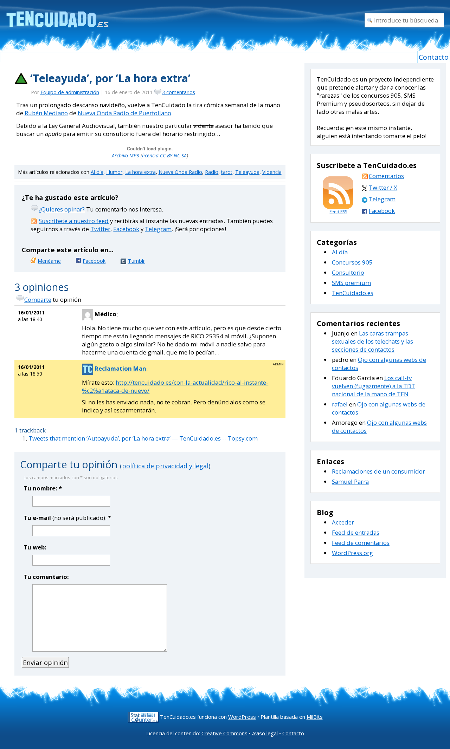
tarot (226, 172)
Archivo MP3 (125, 155)
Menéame (49, 261)
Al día (97, 172)
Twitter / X (383, 187)
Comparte (37, 299)
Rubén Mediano (46, 113)
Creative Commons (224, 733)
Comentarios (386, 176)
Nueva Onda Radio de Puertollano (124, 113)
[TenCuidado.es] (57, 15)
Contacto (434, 57)
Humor (114, 172)
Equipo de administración (69, 92)
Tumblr (136, 261)
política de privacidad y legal (165, 466)
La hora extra (140, 172)
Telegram (158, 229)
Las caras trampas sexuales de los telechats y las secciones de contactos (372, 341)
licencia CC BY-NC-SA (164, 155)
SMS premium (351, 283)
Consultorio (348, 272)
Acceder (343, 522)
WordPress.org (352, 553)
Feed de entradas (355, 532)
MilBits (315, 716)
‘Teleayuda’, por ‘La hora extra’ (110, 78)
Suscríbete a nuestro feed (74, 221)
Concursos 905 (352, 262)
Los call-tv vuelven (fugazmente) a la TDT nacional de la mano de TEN (373, 386)
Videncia (272, 172)
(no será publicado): (67, 518)
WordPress (242, 716)
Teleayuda (247, 172)
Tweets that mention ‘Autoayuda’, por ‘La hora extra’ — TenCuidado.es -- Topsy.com (143, 438)
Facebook (126, 229)
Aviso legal (265, 733)
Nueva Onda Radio (180, 172)
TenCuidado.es (352, 293)
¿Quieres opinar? (62, 209)
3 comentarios (178, 92)
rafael (340, 404)
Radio (211, 172)
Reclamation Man (120, 368)
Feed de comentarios (361, 543)
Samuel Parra (350, 481)
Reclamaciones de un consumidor (378, 471)
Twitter (100, 229)
